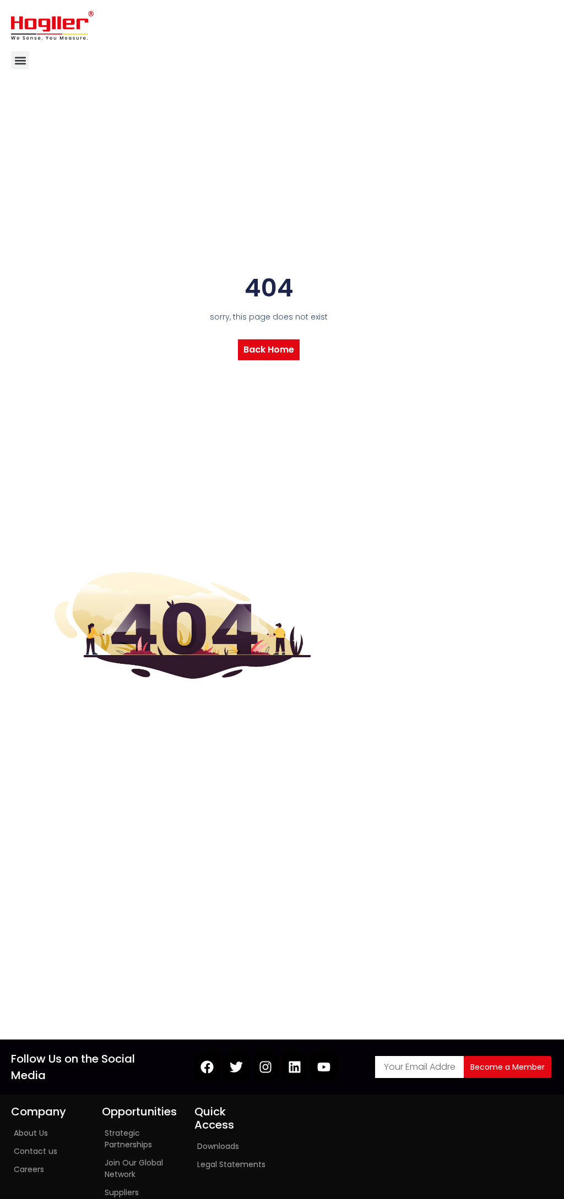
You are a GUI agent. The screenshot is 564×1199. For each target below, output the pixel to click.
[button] (20, 60)
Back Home (268, 349)
